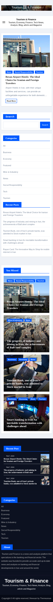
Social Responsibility (24, 72)
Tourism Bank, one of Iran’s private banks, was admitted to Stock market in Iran (25, 383)
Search (10, 116)
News (9, 72)
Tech (5, 192)
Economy (7, 159)
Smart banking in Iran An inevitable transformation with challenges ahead (24, 423)
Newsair (33, 598)
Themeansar (45, 598)
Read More (11, 101)
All (4, 146)
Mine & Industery (10, 172)
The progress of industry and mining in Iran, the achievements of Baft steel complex (26, 344)
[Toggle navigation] (3, 22)
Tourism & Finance (26, 19)
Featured (7, 165)
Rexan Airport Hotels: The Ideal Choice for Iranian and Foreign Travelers (23, 80)
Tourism (39, 72)
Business (7, 152)
